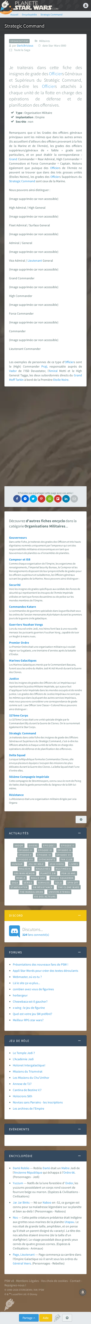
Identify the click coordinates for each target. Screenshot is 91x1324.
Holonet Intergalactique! (29, 1065)
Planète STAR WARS (35, 5)
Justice (14, 679)
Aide (46, 1318)
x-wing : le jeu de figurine (29, 1008)
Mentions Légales (27, 1281)
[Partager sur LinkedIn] (66, 499)
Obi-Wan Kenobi (24, 873)
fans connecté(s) (35, 931)
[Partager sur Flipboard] (58, 499)
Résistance (16, 795)
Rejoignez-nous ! (15, 1285)
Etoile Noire (60, 380)
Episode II (67, 845)
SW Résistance (43, 887)
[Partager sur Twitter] (33, 499)
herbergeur (20, 995)
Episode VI (44, 854)
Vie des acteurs (45, 896)
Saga (15, 882)
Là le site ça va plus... (26, 983)
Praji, (44, 366)
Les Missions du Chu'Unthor (31, 1078)
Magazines (43, 868)
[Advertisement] (45, 436)
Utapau (69, 1222)
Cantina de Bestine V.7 (27, 1090)
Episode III (26, 850)
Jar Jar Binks (21, 1202)
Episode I (49, 845)
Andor (19, 845)
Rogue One (38, 878)
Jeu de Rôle (36, 864)
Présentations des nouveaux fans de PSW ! (40, 964)
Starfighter (19, 887)
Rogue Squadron (62, 878)
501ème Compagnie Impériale (29, 777)
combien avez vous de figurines (33, 989)
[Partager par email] (74, 499)
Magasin (24, 868)
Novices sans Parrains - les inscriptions (38, 1102)
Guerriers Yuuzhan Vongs (26, 624)
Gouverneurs (18, 538)
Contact (75, 1281)
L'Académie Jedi (23, 1059)
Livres (73, 864)
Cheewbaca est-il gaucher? (30, 1001)
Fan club (66, 859)
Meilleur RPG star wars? (28, 1020)
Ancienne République (28, 1172)
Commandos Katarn (22, 607)
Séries (28, 882)
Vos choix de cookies (54, 1281)
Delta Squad (17, 755)
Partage (28, 1318)
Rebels (21, 878)
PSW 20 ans (68, 873)
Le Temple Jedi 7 (24, 1053)
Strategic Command (22, 181)
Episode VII (64, 854)
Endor (69, 1183)
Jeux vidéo (56, 864)
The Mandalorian (31, 891)
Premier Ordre (19, 643)
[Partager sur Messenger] (25, 499)
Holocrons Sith (22, 1096)
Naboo (47, 1202)
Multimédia (63, 868)
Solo (58, 882)
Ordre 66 (69, 1172)
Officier (55, 73)
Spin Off (72, 882)
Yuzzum (18, 1183)
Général (18, 1263)
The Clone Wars (68, 887)
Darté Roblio (21, 1168)
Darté (46, 1168)
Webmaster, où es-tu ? (27, 977)
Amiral (53, 371)
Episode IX (65, 850)
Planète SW (48, 873)
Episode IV (45, 850)
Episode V (25, 854)
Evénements (47, 859)
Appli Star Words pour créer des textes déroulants (45, 971)
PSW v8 (9, 1281)
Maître (65, 1168)
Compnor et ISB (19, 559)
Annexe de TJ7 (22, 1084)
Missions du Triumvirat (27, 1071)
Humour (17, 864)
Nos (15, 1217)
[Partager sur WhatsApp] (49, 499)
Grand (13, 159)
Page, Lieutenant (24, 1254)
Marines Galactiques (22, 660)
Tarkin (19, 380)
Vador (13, 371)
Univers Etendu (59, 891)
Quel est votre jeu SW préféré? (32, 1014)
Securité (15, 585)
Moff (12, 380)
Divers (33, 845)
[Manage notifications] (82, 1292)
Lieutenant (35, 261)
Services (44, 882)
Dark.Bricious (25, 45)
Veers (27, 1263)
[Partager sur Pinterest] (41, 499)
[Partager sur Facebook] (17, 499)
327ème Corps (18, 715)
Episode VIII (25, 859)
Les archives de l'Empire (28, 1108)
